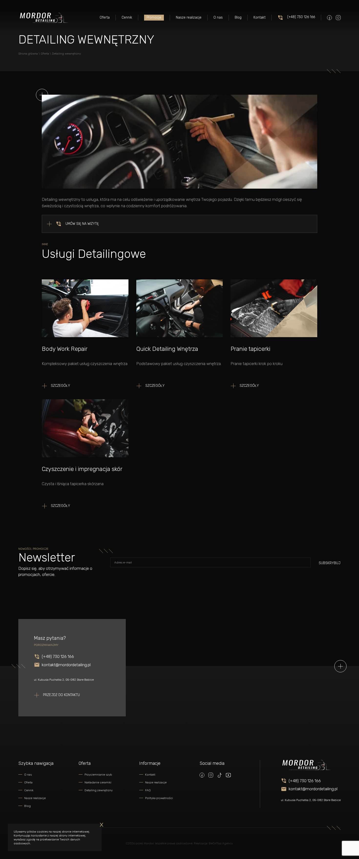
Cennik (127, 17)
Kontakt (259, 17)
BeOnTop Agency (220, 843)
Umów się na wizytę (82, 224)
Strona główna (28, 53)
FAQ (148, 790)
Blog (238, 17)
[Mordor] (43, 17)
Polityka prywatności (159, 798)
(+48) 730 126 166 (301, 17)
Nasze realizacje (188, 17)
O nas (218, 17)
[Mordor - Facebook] (329, 17)
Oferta (105, 17)
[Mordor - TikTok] (219, 775)
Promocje (154, 17)
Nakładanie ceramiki (97, 782)
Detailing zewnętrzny (98, 790)
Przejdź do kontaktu (61, 695)
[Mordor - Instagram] (338, 17)
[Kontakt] (340, 666)
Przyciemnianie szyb (98, 774)
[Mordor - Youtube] (228, 775)
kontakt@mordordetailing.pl (66, 664)
